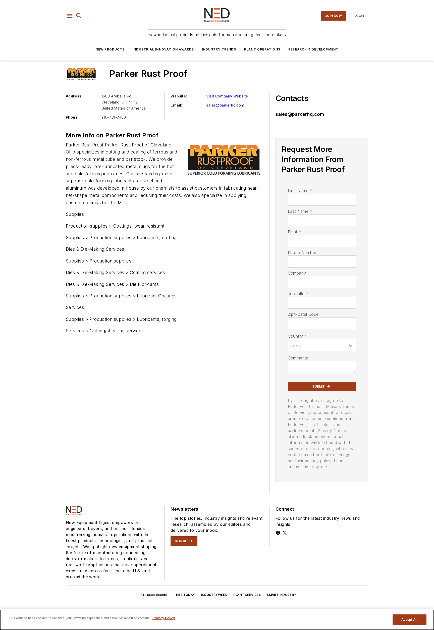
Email (294, 231)
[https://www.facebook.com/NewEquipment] (278, 532)
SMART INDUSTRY (281, 595)
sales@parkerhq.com (225, 105)
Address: (74, 96)
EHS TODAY (185, 595)
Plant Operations (262, 49)
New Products (110, 49)
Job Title (298, 293)
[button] (69, 16)
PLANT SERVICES (247, 595)
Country (297, 336)
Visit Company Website (227, 96)
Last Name (300, 211)
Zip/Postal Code (303, 314)
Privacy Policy (163, 618)
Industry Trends (219, 49)
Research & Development (313, 49)
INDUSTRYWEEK (214, 595)
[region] (217, 619)
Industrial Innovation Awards (163, 49)
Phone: (72, 117)
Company (297, 273)
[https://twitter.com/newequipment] (284, 532)
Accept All (409, 619)
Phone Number (302, 252)
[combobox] (322, 345)
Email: (176, 105)
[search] (79, 16)
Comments (298, 357)
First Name (300, 190)
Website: (179, 96)
